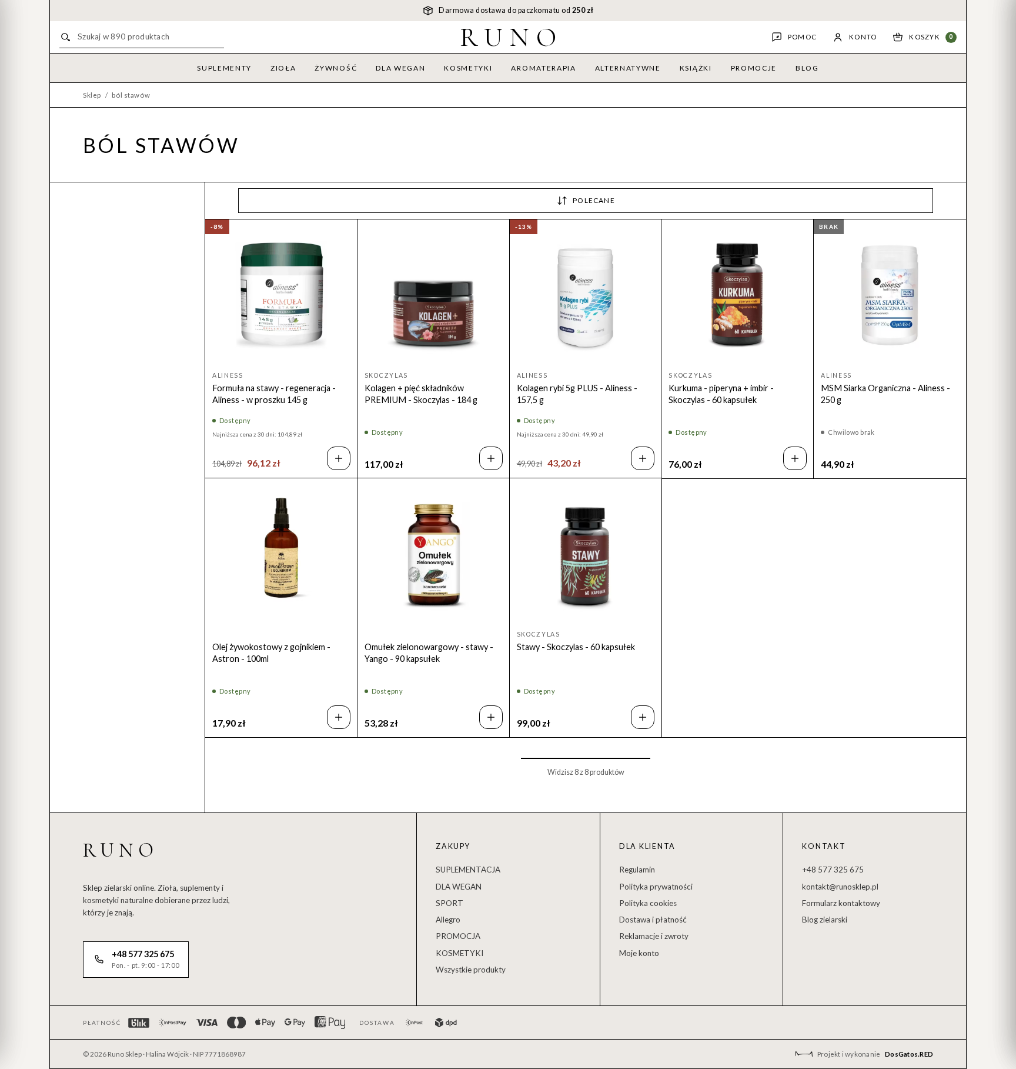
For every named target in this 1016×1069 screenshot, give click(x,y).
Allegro (448, 919)
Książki (696, 68)
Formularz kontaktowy (841, 903)
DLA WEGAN (459, 886)
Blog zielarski (824, 919)
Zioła (283, 68)
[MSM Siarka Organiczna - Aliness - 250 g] (890, 295)
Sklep (92, 95)
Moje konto (639, 953)
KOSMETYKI (459, 953)
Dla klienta (647, 846)
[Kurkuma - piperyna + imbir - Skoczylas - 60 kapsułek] (737, 295)
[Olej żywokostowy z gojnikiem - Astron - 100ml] (281, 554)
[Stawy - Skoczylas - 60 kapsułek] (586, 554)
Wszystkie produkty (471, 969)
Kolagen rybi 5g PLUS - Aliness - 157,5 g (577, 394)
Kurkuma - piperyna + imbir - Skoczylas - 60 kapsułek (721, 394)
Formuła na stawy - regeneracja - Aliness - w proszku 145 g (274, 394)
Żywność (336, 68)
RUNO (512, 37)
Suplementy (224, 68)
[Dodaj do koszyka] (338, 458)
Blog (807, 68)
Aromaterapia (543, 68)
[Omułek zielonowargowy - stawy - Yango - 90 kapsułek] (433, 554)
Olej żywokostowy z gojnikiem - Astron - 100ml (271, 653)
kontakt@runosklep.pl (840, 886)
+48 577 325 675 (833, 869)
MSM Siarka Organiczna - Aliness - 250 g (885, 394)
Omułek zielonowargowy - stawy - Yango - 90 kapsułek (429, 653)
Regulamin (637, 869)
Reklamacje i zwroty (654, 936)
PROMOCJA (458, 936)
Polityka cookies (648, 903)
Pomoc (802, 37)
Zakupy (453, 846)
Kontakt (823, 846)
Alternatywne (628, 68)
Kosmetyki (468, 68)
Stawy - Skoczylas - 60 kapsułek (576, 647)
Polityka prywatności (656, 886)
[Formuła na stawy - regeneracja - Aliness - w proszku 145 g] (281, 295)
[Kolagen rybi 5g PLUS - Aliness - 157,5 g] (586, 295)
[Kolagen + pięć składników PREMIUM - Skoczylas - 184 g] (433, 295)
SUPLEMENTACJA (468, 869)
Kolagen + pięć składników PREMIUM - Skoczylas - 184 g (421, 394)
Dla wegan (400, 68)
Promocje (754, 68)
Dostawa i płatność (653, 919)
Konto (863, 37)
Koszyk (931, 37)
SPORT (449, 903)
